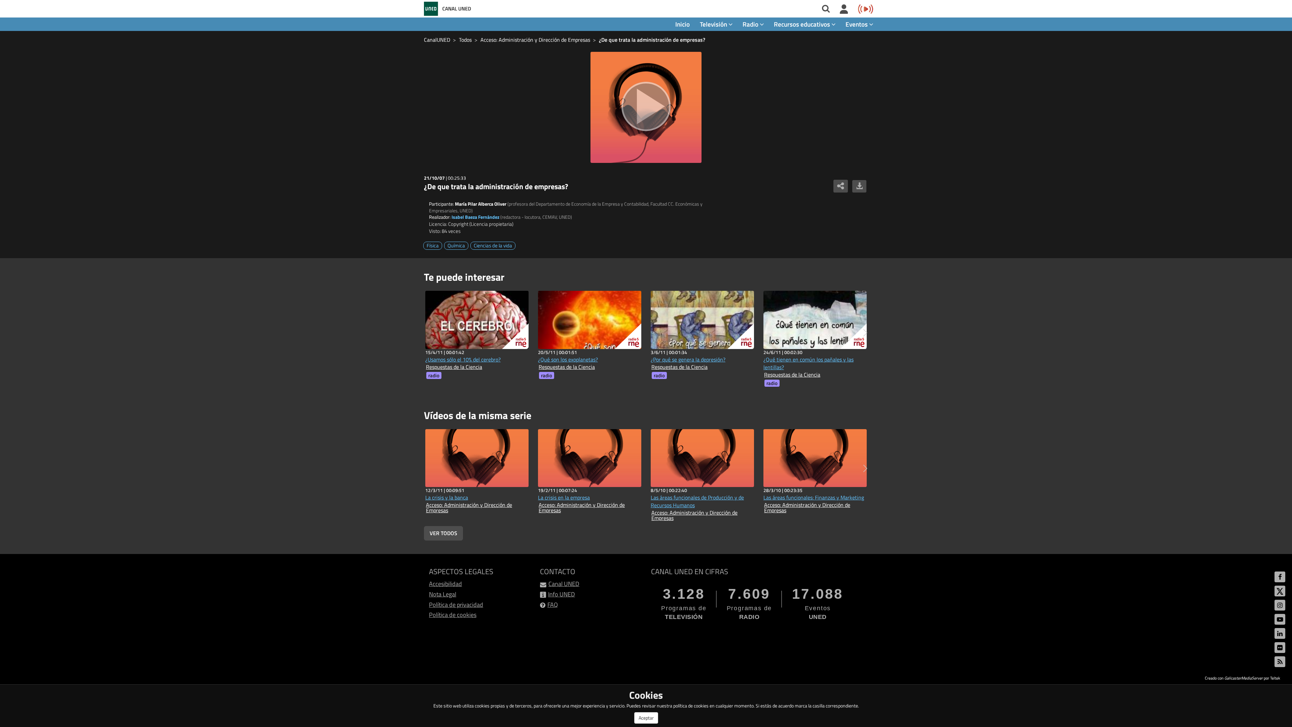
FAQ (552, 604)
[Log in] (844, 9)
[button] (865, 332)
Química (456, 245)
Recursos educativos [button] (802, 24)
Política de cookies (452, 614)
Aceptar (646, 717)
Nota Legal (442, 594)
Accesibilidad (445, 583)
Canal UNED (563, 583)
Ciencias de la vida (493, 245)
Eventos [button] (857, 24)
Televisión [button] (714, 24)
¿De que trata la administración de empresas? (652, 40)
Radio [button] (751, 24)
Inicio (682, 24)
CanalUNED (437, 40)
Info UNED (561, 594)
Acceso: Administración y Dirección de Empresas (535, 40)
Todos (465, 40)
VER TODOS (443, 533)
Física (433, 245)
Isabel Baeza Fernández (475, 216)
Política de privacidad (456, 604)
